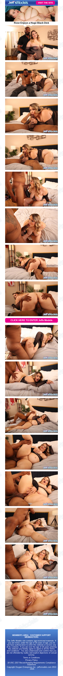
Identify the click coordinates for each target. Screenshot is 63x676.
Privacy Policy (31, 660)
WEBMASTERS (31, 637)
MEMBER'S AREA (20, 635)
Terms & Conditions (31, 658)
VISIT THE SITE (45, 3)
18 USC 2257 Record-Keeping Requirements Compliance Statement (31, 664)
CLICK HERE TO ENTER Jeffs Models (31, 320)
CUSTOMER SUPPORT (40, 635)
